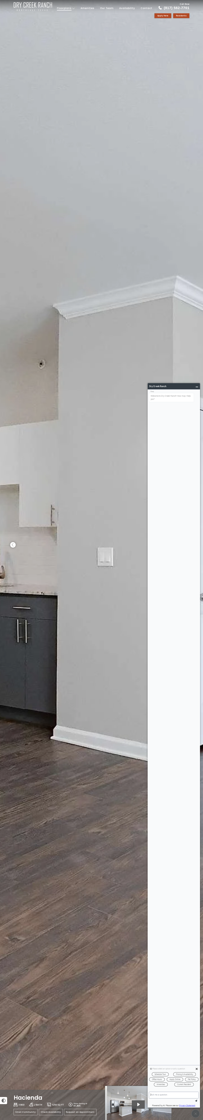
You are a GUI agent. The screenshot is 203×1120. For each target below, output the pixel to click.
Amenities (87, 8)
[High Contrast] (3, 1100)
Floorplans (64, 8)
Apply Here (162, 15)
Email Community (26, 1112)
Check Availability (51, 1112)
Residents (181, 15)
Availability (127, 8)
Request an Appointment (80, 1112)
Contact (146, 8)
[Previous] (13, 545)
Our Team (107, 8)
